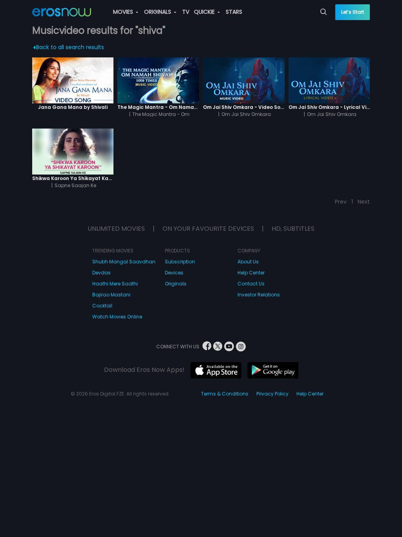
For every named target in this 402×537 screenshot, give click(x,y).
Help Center (251, 272)
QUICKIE (205, 12)
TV (185, 12)
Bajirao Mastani (111, 294)
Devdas (101, 272)
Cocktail (102, 305)
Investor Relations (259, 294)
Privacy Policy (272, 393)
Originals (175, 283)
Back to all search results (70, 47)
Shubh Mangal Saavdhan (123, 261)
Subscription (180, 261)
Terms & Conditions (225, 393)
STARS (234, 12)
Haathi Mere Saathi (115, 283)
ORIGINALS (158, 12)
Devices (174, 272)
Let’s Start (352, 12)
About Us (248, 261)
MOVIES (124, 12)
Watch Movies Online (117, 316)
